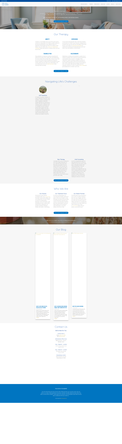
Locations (108, 4)
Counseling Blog (96, 4)
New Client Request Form (61, 21)
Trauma (58, 309)
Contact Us (112, 4)
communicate (75, 205)
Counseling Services (84, 4)
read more (37, 317)
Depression (40, 309)
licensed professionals (76, 45)
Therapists (91, 4)
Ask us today (82, 65)
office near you (50, 63)
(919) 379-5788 (118, 4)
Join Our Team (103, 4)
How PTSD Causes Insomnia (77, 306)
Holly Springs (47, 196)
